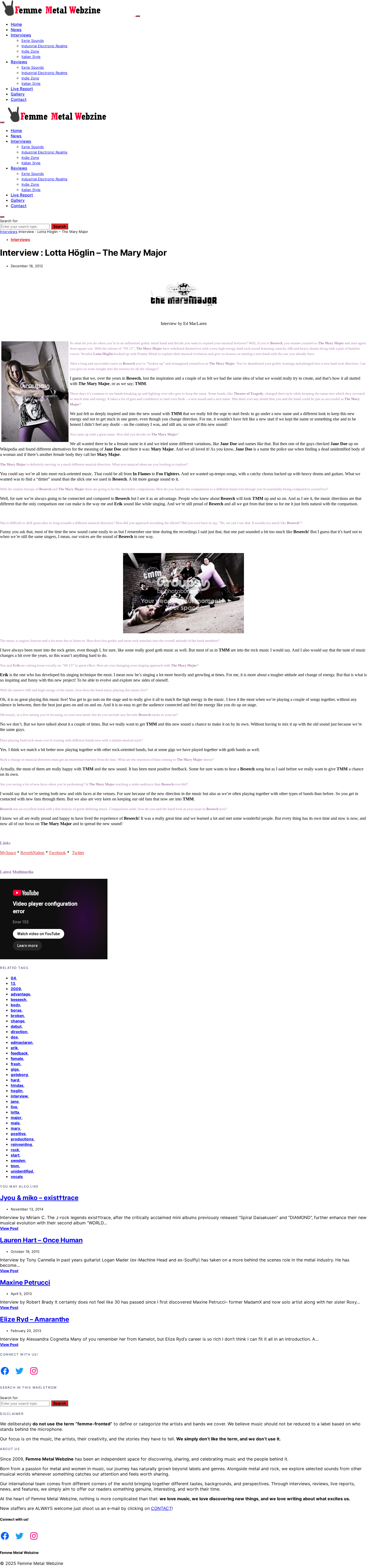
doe (14, 1037)
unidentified (22, 1171)
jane (15, 1101)
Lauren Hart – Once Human (41, 1240)
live (14, 1106)
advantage (20, 994)
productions (22, 1139)
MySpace (8, 852)
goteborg (19, 1074)
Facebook (57, 852)
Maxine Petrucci (25, 1282)
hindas (17, 1085)
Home (16, 24)
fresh (15, 1064)
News (16, 29)
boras (16, 1010)
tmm (15, 1165)
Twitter (78, 852)
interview (19, 1096)
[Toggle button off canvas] (138, 16)
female (17, 1058)
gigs (15, 1069)
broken (17, 1015)
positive (18, 1133)
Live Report (22, 88)
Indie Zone (30, 51)
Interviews (21, 35)
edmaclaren (22, 1042)
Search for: (9, 221)
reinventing (21, 1144)
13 (13, 983)
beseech (18, 999)
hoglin (17, 1090)
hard (15, 1080)
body (15, 1004)
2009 (16, 988)
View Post (9, 1228)
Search (59, 226)
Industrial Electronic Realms (44, 46)
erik (14, 1047)
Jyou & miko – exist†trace (39, 1198)
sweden (18, 1160)
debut (16, 1026)
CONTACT (161, 1508)
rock (15, 1149)
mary (15, 1128)
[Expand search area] (2, 122)
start (15, 1155)
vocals (17, 1176)
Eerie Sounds (32, 40)
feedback (19, 1053)
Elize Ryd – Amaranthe (34, 1319)
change (17, 1021)
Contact (19, 99)
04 (13, 978)
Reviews (19, 61)
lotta (15, 1112)
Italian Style (31, 56)
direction (19, 1031)
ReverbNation (32, 852)
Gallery (18, 94)
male (15, 1123)
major (16, 1117)
